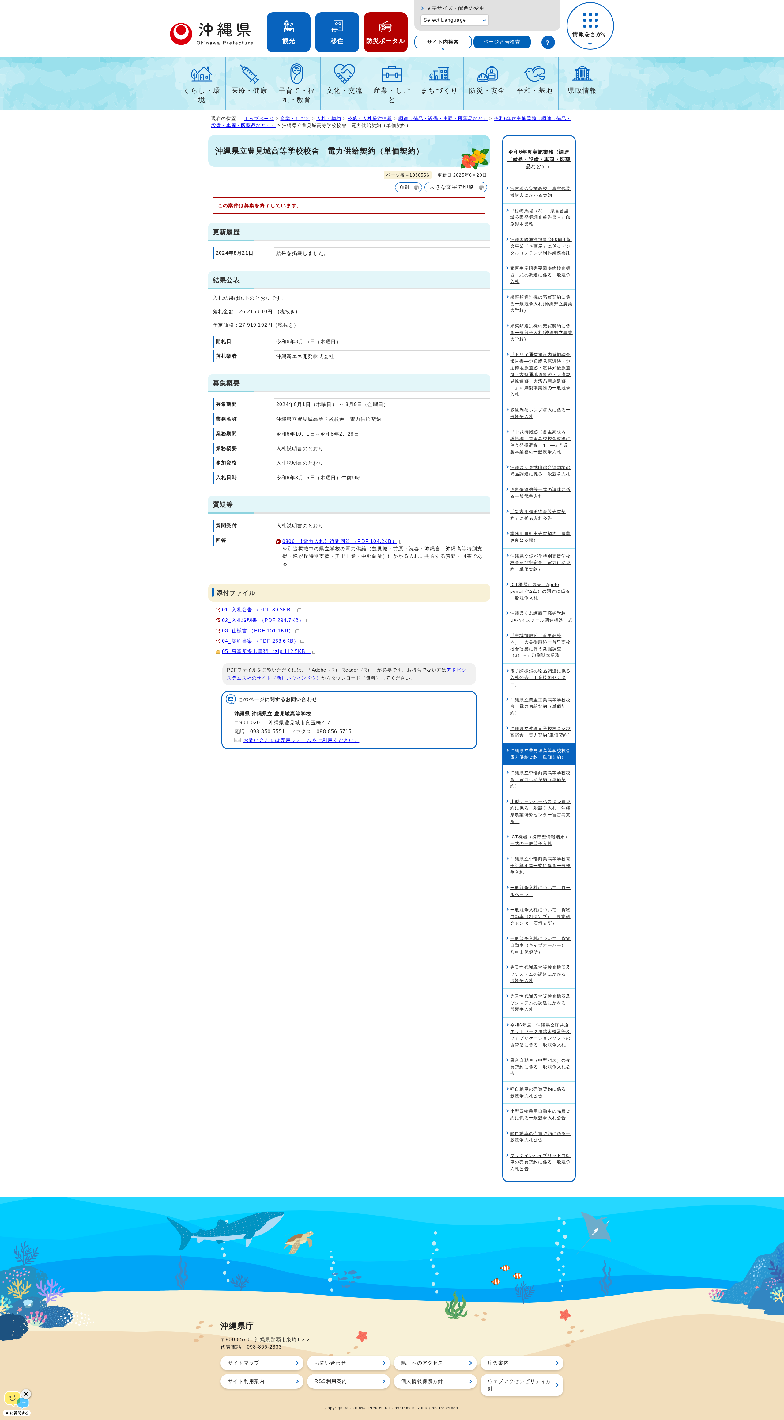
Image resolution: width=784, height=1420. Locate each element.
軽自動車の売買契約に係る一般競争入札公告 (540, 1092)
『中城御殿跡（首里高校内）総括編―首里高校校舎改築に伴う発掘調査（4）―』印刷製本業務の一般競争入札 (540, 441)
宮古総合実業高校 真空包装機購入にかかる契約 (540, 192)
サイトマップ (243, 1362)
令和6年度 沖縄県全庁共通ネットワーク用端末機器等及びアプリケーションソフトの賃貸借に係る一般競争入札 (540, 1034)
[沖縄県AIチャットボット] (17, 1403)
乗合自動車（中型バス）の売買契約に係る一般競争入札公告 (540, 1067)
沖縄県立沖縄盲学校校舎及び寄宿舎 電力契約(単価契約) (540, 732)
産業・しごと (392, 95)
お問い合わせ (330, 1362)
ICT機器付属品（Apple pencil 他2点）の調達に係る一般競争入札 (540, 591)
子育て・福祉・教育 (297, 95)
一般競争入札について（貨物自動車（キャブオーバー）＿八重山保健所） (540, 945)
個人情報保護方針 (422, 1381)
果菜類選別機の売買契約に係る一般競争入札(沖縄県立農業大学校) (541, 304)
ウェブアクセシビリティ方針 (519, 1385)
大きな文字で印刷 (451, 187)
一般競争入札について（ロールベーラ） (540, 891)
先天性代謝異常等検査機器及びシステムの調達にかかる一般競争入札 (540, 974)
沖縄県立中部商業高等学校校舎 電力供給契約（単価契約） (540, 779)
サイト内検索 (443, 41)
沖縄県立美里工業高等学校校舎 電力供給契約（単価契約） (540, 706)
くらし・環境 (201, 95)
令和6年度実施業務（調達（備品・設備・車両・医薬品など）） (539, 159)
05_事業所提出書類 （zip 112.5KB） (266, 651)
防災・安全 (487, 90)
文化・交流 (344, 90)
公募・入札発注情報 (370, 118)
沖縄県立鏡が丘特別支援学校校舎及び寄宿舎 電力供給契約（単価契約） (540, 563)
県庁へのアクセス (422, 1362)
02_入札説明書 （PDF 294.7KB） (263, 620)
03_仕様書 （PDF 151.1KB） (258, 630)
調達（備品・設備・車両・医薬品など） (443, 118)
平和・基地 (535, 90)
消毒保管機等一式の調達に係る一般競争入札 (540, 493)
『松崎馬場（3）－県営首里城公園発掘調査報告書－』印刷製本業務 (540, 217)
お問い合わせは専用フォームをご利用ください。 (301, 740)
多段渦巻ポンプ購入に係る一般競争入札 (540, 413)
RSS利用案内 (331, 1381)
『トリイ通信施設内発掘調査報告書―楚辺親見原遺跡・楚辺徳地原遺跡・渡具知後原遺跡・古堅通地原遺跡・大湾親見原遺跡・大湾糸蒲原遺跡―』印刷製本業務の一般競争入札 (540, 374)
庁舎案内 (498, 1362)
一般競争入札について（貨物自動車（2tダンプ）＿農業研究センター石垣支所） (540, 916)
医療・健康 (249, 90)
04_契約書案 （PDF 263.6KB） (260, 641)
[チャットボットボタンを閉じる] (26, 1394)
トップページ (259, 118)
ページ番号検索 (502, 41)
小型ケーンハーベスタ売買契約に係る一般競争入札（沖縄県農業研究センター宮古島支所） (540, 811)
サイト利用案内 (246, 1381)
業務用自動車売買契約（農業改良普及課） (540, 537)
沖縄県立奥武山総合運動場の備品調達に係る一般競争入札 (540, 471)
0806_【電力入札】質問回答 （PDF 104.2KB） (339, 541)
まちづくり (439, 90)
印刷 (404, 187)
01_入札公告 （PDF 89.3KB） (259, 609)
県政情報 (582, 90)
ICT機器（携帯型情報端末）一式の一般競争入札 (540, 840)
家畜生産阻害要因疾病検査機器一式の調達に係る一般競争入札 (540, 275)
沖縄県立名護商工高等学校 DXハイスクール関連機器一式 (541, 616)
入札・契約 (328, 118)
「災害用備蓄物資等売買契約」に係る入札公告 (538, 515)
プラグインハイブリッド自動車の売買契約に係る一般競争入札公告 (540, 1162)
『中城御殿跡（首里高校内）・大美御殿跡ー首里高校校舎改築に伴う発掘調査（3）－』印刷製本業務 (540, 645)
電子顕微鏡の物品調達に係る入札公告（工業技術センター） (540, 677)
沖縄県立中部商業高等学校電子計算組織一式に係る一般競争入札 (540, 865)
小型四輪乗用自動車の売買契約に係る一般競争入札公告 (540, 1114)
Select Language (445, 20)
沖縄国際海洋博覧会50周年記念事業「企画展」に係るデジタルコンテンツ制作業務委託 (541, 246)
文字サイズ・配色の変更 (455, 8)
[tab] (443, 42)
